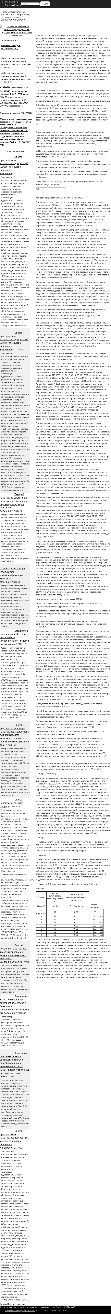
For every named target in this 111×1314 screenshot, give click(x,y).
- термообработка (14, 87)
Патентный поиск (12, 5)
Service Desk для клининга (12, 1304)
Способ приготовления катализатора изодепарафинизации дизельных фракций (12, 575)
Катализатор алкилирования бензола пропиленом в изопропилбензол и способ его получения (14, 637)
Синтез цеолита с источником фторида (12, 803)
